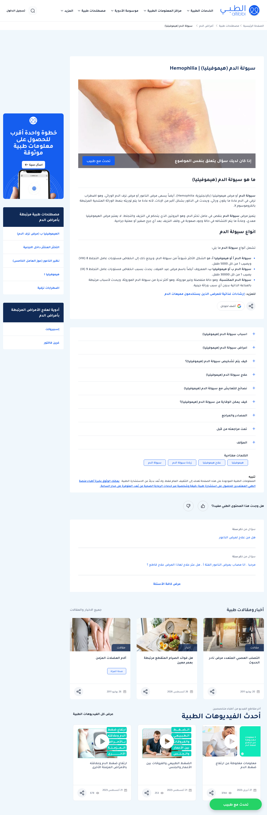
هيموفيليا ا (51, 274)
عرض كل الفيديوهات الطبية (93, 714)
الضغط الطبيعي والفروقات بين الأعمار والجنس (169, 765)
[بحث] (33, 10)
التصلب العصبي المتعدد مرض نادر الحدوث (234, 660)
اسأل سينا (36, 164)
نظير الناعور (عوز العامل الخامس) (36, 260)
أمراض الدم (206, 26)
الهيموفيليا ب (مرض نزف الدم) (38, 233)
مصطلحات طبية (229, 26)
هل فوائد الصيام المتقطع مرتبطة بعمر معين (168, 660)
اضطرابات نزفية (48, 287)
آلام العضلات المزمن (111, 658)
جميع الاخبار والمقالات (86, 610)
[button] (200, 10)
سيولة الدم (154, 463)
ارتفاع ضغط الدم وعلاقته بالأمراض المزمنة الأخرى (108, 765)
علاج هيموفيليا (212, 463)
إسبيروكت (52, 329)
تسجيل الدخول (15, 11)
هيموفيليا (238, 463)
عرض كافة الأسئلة (167, 583)
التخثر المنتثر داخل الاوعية (41, 247)
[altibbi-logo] (240, 10)
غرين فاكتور (51, 342)
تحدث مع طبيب (99, 160)
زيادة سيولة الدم (182, 463)
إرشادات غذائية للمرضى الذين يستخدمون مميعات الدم (205, 293)
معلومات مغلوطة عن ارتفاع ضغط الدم (236, 765)
